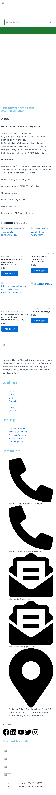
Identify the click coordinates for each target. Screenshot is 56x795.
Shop (39, 29)
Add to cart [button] (10, 273)
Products (27, 29)
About (17, 29)
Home (6, 29)
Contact (49, 29)
